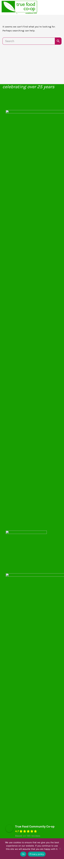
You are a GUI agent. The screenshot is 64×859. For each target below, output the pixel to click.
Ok (23, 854)
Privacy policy (37, 854)
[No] (60, 848)
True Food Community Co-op (34, 826)
